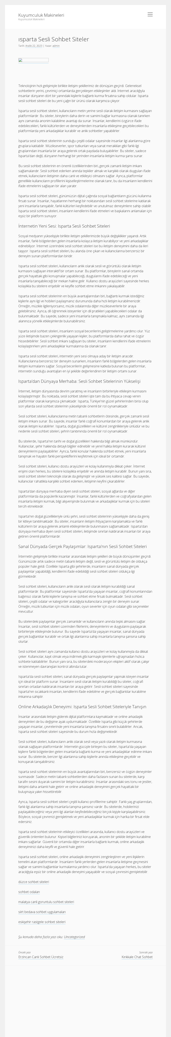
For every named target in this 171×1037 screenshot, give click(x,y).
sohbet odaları (29, 892)
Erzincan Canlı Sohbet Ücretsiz (40, 957)
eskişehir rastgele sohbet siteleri (41, 922)
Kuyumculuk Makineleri (41, 15)
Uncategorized (74, 937)
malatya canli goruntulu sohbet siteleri (46, 902)
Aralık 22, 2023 (33, 46)
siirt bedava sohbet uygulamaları (42, 912)
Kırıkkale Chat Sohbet (137, 957)
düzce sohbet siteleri (33, 881)
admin (56, 46)
